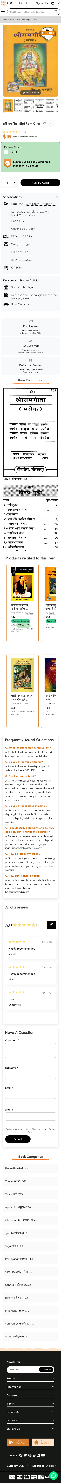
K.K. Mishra (54, 703)
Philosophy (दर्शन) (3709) (18, 1310)
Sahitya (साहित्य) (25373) (18, 1284)
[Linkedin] (38, 1455)
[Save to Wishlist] (44, 123)
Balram (29, 613)
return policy (12, 800)
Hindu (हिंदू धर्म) (26, 20)
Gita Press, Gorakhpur (40, 203)
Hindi (18, 20)
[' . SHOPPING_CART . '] (52, 3)
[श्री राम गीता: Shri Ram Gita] (8, 106)
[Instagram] (34, 1455)
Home (5, 20)
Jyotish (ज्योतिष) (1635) (16, 1233)
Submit (18, 1139)
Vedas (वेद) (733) (14, 1194)
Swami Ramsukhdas (52, 614)
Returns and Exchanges (27, 295)
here (39, 862)
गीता (35, 20)
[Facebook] (20, 1455)
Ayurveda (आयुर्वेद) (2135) (18, 1207)
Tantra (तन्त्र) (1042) (16, 1181)
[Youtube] (43, 1455)
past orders (17, 866)
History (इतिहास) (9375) (17, 1297)
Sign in (39, 3)
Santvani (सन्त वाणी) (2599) (19, 1323)
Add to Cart (40, 182)
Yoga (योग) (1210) (14, 1246)
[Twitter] (25, 1455)
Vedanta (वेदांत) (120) (16, 1336)
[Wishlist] (47, 3)
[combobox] (29, 11)
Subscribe (46, 1369)
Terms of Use (38, 1129)
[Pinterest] (29, 1455)
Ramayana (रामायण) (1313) (19, 1258)
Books (12, 20)
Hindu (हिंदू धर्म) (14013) (16, 1168)
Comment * (12, 1040)
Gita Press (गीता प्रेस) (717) (19, 1271)
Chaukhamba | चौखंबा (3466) (21, 1220)
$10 (14, 152)
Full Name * (11, 1067)
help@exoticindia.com (30, 847)
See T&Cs (37, 333)
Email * (9, 1087)
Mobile (9, 1109)
